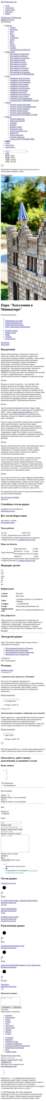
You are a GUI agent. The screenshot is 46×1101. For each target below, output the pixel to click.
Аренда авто (10, 10)
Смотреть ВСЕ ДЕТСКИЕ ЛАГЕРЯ (23, 115)
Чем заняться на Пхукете (19, 68)
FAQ (7, 1050)
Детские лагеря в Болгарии (20, 105)
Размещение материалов (14, 1048)
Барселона (14, 30)
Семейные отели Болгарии (20, 80)
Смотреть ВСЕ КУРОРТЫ (20, 50)
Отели (7, 76)
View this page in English (10, 497)
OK (2, 175)
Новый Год (14, 133)
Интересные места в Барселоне (17, 654)
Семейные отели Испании (20, 88)
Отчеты (8, 1034)
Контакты (9, 12)
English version (10, 1052)
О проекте (9, 1037)
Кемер (12, 40)
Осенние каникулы (17, 137)
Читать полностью (8, 695)
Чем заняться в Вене (17, 60)
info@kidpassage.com (9, 2)
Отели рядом (10, 339)
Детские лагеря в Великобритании (23, 107)
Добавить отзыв (7, 670)
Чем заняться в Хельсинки (20, 72)
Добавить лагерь (11, 1042)
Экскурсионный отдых (18, 131)
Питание (13, 125)
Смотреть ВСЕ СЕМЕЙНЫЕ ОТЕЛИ (24, 100)
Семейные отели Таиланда (20, 94)
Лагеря (8, 103)
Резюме (11, 331)
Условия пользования (13, 1044)
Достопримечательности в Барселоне (19, 652)
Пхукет (12, 46)
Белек (12, 32)
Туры (7, 6)
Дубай (12, 36)
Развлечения (10, 52)
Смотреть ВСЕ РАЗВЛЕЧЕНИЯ (22, 74)
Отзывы (8, 337)
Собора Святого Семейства (22, 412)
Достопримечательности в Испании (19, 648)
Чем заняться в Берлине (19, 56)
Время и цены (10, 333)
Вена (12, 34)
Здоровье (13, 123)
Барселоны (5, 370)
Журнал (8, 117)
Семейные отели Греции (19, 84)
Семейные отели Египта (19, 86)
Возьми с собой (16, 127)
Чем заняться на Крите (18, 64)
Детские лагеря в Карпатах (20, 113)
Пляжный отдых (16, 129)
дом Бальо (16, 398)
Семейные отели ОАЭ (18, 92)
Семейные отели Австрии (20, 78)
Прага (12, 44)
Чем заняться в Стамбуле (19, 70)
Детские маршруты (17, 119)
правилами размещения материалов (21, 872)
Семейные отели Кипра (19, 90)
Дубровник (14, 38)
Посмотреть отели (8, 511)
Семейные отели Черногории (21, 98)
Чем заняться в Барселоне (19, 54)
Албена (13, 27)
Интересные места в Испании (16, 650)
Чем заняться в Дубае (18, 62)
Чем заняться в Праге (18, 66)
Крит (12, 42)
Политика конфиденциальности (17, 1046)
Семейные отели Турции (19, 96)
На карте (4, 631)
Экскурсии (9, 8)
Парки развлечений (17, 121)
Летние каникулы (16, 135)
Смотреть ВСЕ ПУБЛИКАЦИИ (22, 139)
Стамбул (13, 48)
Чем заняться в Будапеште (20, 58)
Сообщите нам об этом (26, 540)
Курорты (8, 25)
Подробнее (8, 175)
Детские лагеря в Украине (20, 109)
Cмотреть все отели (8, 883)
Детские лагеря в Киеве (19, 111)
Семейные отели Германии (20, 82)
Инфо (7, 335)
